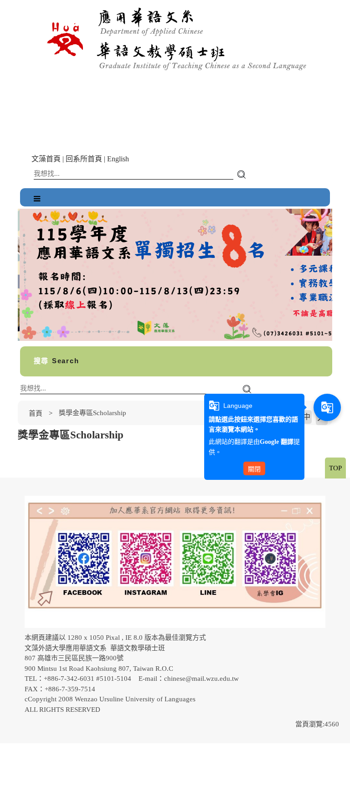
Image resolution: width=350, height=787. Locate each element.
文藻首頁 (46, 159)
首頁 (35, 413)
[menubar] (37, 199)
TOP (335, 468)
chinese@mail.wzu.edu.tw (201, 678)
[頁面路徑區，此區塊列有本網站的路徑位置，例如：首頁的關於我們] (20, 413)
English (118, 159)
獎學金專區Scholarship (92, 413)
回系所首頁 (84, 159)
